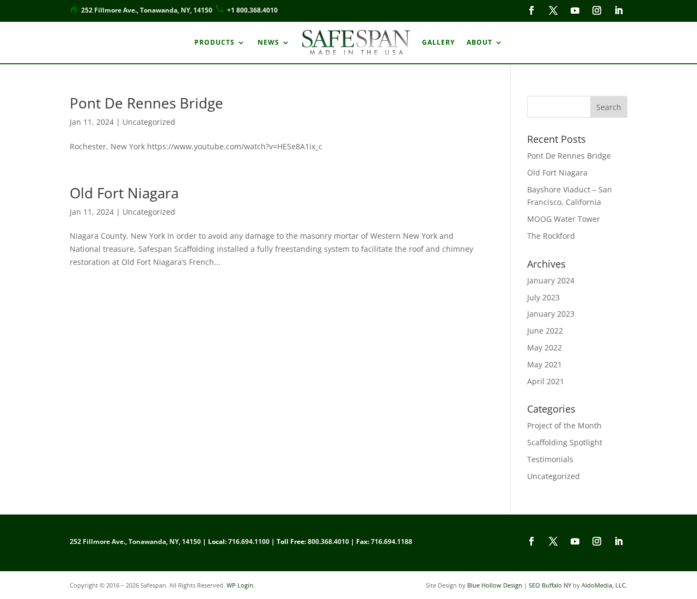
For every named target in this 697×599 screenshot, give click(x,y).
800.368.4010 (328, 541)
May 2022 (544, 347)
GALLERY (438, 42)
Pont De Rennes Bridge (146, 103)
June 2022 (545, 330)
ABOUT (479, 42)
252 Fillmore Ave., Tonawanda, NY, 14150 (146, 10)
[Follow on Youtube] (575, 10)
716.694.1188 (391, 541)
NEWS (268, 42)
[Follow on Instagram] (597, 10)
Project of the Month (564, 425)
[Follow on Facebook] (531, 10)
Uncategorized (149, 122)
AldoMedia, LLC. (604, 585)
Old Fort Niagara (124, 193)
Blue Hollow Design (494, 585)
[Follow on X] (553, 10)
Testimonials (550, 459)
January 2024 (550, 280)
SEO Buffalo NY (550, 585)
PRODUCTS (214, 42)
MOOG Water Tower (563, 219)
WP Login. (241, 585)
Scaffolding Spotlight (564, 442)
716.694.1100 (249, 541)
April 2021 (545, 381)
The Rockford (551, 236)
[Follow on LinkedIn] (618, 10)
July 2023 (543, 297)
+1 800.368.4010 (252, 10)
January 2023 (550, 313)
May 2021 (544, 364)
